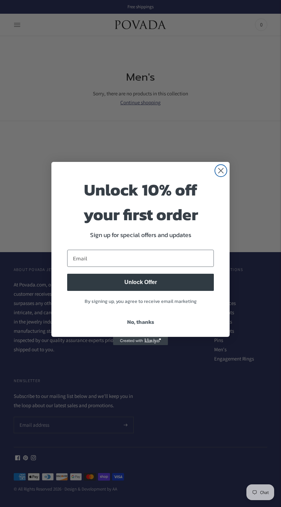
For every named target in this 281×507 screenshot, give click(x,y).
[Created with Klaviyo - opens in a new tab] (140, 341)
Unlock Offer (140, 282)
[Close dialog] (221, 171)
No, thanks (140, 322)
